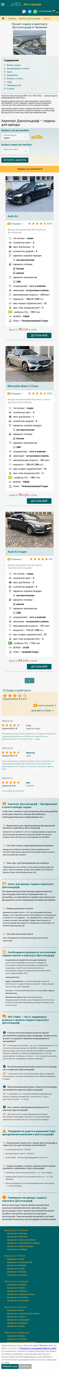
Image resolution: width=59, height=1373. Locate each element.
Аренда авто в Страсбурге (18, 1300)
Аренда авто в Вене (15, 1310)
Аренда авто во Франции (16, 1281)
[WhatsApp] (35, 11)
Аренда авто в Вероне (16, 1272)
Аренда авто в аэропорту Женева (21, 1342)
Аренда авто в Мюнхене (17, 1237)
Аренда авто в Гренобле (17, 1297)
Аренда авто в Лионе (16, 1288)
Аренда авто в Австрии (15, 1307)
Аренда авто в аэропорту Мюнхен (21, 1240)
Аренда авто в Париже (16, 1285)
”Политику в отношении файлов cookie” (38, 1348)
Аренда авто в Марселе (17, 1291)
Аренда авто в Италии (15, 1256)
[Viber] (24, 11)
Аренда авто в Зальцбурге (18, 1320)
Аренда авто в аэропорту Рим (19, 1262)
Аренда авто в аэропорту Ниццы (21, 1294)
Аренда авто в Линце (16, 1317)
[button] (15, 137)
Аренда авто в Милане (16, 1265)
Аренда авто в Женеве (16, 1339)
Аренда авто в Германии (16, 1230)
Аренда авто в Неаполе (17, 1275)
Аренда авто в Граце (16, 1326)
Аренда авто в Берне (16, 1336)
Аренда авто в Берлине (17, 1233)
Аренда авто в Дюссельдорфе (20, 1246)
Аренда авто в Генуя (15, 1269)
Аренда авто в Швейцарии (17, 1332)
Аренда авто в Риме (15, 1259)
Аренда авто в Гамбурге (17, 1249)
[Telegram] (29, 11)
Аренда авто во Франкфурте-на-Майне (23, 1243)
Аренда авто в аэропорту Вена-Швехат (23, 1313)
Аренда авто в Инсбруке (17, 1323)
